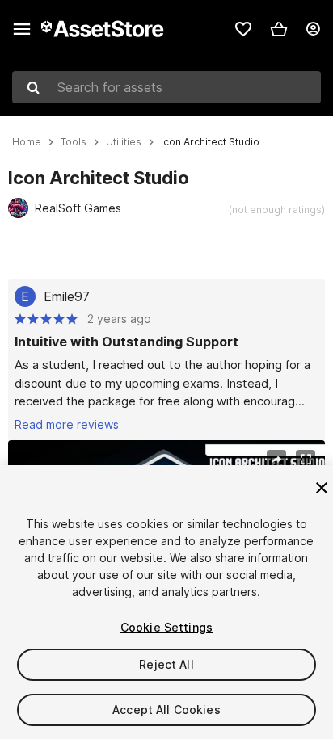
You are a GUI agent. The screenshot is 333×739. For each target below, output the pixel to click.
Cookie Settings (166, 627)
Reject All (166, 664)
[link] (243, 29)
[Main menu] (22, 29)
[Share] (276, 459)
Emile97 (67, 296)
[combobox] (166, 87)
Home (26, 142)
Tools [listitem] (73, 142)
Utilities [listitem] (123, 142)
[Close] (321, 488)
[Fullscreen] (305, 459)
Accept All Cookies (166, 709)
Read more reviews (67, 424)
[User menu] (313, 29)
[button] (279, 29)
